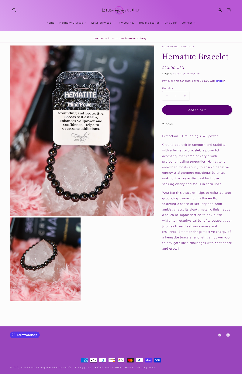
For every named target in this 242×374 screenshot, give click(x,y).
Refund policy (103, 367)
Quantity (167, 87)
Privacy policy (83, 367)
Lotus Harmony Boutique (34, 367)
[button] (14, 10)
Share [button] (170, 124)
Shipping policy (146, 367)
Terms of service (124, 367)
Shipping (167, 73)
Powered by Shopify (60, 367)
